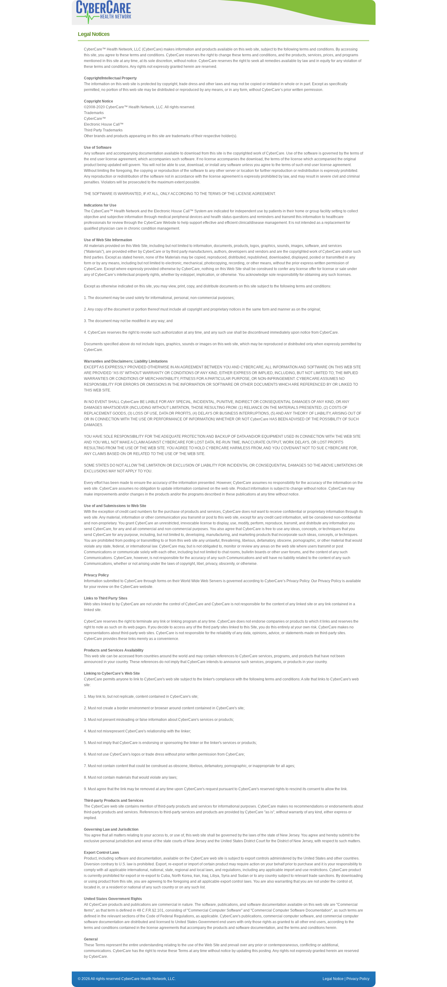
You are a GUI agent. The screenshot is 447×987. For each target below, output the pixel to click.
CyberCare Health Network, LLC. (148, 979)
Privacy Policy (357, 979)
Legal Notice (333, 979)
